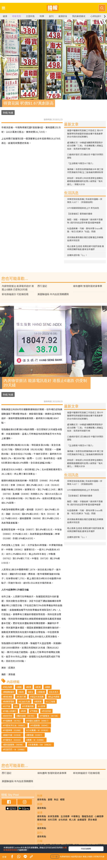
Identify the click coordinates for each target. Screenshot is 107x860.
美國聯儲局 (9, 691)
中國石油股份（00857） (38, 720)
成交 (31, 691)
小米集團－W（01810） (38, 730)
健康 (5, 16)
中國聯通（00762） (13, 720)
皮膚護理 (81, 819)
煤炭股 (38, 701)
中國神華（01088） (13, 730)
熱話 (56, 799)
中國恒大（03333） (13, 739)
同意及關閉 (86, 848)
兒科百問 (52, 819)
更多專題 (92, 819)
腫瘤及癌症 (87, 816)
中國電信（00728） (50, 715)
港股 (20, 687)
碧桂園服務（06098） (14, 744)
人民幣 (42, 706)
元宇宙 (7, 706)
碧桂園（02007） (35, 734)
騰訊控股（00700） (27, 715)
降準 (24, 711)
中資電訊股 (28, 706)
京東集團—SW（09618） (41, 744)
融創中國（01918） (13, 734)
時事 (42, 16)
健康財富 (62, 16)
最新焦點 (41, 799)
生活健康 (65, 816)
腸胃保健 (41, 819)
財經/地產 (8, 112)
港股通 (42, 691)
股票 (29, 687)
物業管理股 (9, 701)
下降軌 (34, 711)
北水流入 (54, 691)
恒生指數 (8, 687)
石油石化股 (25, 701)
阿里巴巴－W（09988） (15, 749)
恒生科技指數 (37, 696)
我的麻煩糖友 (79, 16)
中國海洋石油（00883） (15, 725)
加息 (22, 691)
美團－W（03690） (36, 739)
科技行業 (22, 696)
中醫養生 (75, 816)
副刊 (51, 16)
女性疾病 (62, 819)
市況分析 (47, 711)
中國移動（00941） (40, 725)
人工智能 (51, 701)
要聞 (50, 799)
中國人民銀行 (10, 711)
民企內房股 (54, 696)
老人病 (72, 819)
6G (16, 706)
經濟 (39, 687)
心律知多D (95, 16)
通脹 (48, 687)
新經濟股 (8, 696)
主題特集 (30, 16)
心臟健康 (99, 816)
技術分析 (8, 715)
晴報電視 (16, 16)
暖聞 (62, 799)
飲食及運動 (53, 816)
